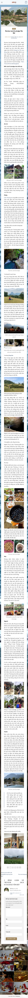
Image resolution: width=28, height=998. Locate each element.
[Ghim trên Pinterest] (18, 867)
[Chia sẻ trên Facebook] (10, 867)
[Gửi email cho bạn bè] (15, 867)
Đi (13, 28)
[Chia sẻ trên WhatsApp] (8, 867)
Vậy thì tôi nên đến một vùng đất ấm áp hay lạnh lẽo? (6, 874)
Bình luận (22, 894)
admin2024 (14, 38)
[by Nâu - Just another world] (14, 2)
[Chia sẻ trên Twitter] (13, 867)
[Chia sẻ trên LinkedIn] (20, 867)
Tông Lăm (11, 355)
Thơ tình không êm (22, 874)
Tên (6, 919)
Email (7, 925)
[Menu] (2, 2)
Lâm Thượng (7, 197)
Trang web (8, 931)
